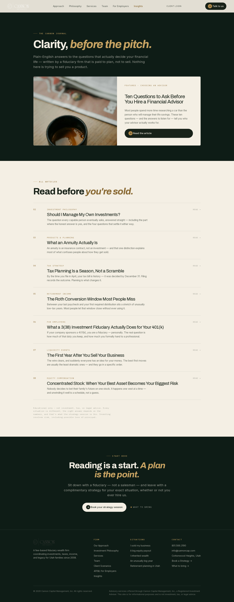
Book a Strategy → (182, 560)
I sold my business (140, 545)
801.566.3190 (179, 545)
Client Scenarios (102, 566)
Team (105, 6)
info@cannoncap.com (183, 550)
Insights (138, 6)
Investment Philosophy (106, 550)
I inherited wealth (139, 555)
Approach (58, 6)
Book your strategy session (105, 507)
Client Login (174, 6)
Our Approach (101, 545)
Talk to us (216, 6)
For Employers (121, 6)
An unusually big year (141, 560)
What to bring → (180, 566)
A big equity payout (140, 550)
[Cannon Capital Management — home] (18, 6)
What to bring (142, 507)
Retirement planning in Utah (145, 566)
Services (91, 6)
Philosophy (75, 6)
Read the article (140, 133)
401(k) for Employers (105, 571)
